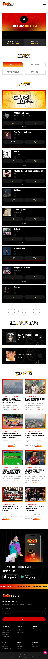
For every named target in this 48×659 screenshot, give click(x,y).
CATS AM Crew (13, 43)
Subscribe (24, 619)
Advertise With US (6, 630)
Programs (19, 629)
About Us (4, 629)
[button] (5, 35)
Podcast (19, 648)
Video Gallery (20, 646)
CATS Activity (35, 646)
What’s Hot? (35, 629)
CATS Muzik (35, 43)
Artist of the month (36, 630)
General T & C (5, 636)
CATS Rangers (20, 632)
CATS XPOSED (35, 72)
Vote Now (24, 126)
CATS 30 (12, 64)
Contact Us (5, 634)
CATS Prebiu (35, 64)
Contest (19, 630)
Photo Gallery (20, 644)
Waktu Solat (35, 644)
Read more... (17, 409)
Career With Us (6, 632)
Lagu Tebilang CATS (12, 72)
